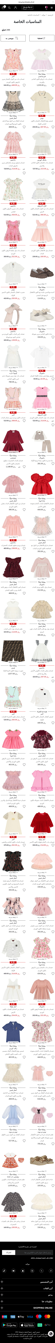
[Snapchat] (23, 1270)
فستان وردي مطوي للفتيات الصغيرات (13, 545)
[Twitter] (41, 1270)
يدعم (50, 1294)
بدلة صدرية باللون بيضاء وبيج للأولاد (42, 461)
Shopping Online (42, 1307)
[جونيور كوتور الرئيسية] (27, 7)
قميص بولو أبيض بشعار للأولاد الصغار (42, 376)
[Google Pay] (48, 1325)
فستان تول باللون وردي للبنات (42, 587)
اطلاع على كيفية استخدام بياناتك (42, 1258)
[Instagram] (32, 1270)
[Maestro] (39, 1317)
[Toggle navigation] (51, 7)
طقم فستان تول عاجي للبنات (13, 629)
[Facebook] (51, 1270)
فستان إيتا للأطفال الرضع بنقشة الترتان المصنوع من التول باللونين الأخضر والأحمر (13, 884)
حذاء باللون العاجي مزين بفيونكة (42, 334)
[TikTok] (4, 1270)
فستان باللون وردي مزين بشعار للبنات (13, 418)
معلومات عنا (47, 1301)
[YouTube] (13, 1270)
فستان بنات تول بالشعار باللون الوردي (42, 418)
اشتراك (8, 1252)
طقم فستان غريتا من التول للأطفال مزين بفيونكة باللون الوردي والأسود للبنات (42, 1138)
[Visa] (30, 1317)
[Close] (53, 1)
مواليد (43, 15)
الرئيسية (50, 15)
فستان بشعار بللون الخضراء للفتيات (13, 717)
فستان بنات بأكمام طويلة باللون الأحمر (42, 842)
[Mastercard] (47, 1317)
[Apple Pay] (21, 1317)
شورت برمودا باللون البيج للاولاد (13, 671)
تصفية (40, 38)
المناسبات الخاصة (33, 15)
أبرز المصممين (46, 1281)
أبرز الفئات (47, 1288)
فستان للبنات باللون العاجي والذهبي (13, 842)
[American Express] (12, 1317)
